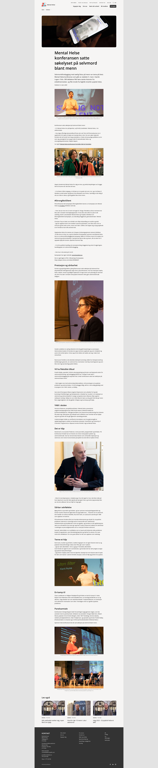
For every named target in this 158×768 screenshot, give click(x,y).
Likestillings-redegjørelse (84, 741)
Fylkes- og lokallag (83, 2)
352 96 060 (45, 756)
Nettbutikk (107, 740)
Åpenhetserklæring (83, 739)
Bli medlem (104, 6)
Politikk (48, 717)
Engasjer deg (77, 6)
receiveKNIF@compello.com (48, 752)
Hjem (43, 9)
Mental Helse (51, 5)
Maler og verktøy (83, 737)
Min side (109, 2)
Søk (115, 2)
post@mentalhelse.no (47, 755)
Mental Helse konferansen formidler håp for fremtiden (75, 144)
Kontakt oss (102, 2)
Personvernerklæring (46, 764)
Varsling (81, 743)
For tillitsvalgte (93, 2)
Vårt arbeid (73, 2)
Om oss (85, 6)
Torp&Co (62, 206)
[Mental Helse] (44, 5)
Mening (43, 717)
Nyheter (48, 9)
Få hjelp (113, 6)
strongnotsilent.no (77, 255)
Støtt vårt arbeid (94, 6)
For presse (81, 733)
